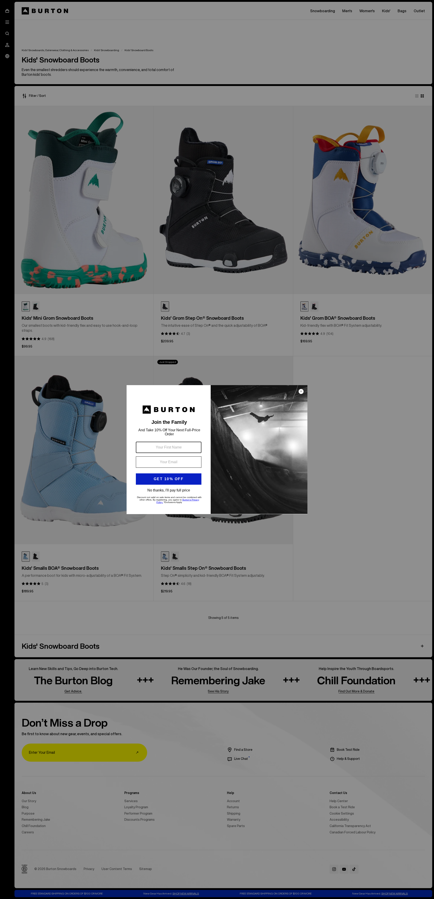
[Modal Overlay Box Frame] (217, 449)
